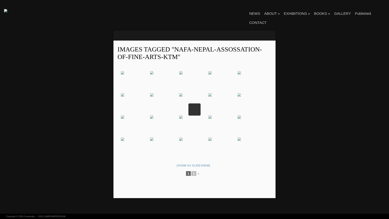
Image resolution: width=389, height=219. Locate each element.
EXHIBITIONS (297, 14)
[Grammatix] (25, 10)
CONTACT (258, 23)
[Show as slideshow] (193, 165)
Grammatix (29, 216)
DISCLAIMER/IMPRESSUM (51, 216)
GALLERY (342, 14)
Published (363, 14)
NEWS (254, 14)
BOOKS (322, 14)
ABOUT (272, 14)
